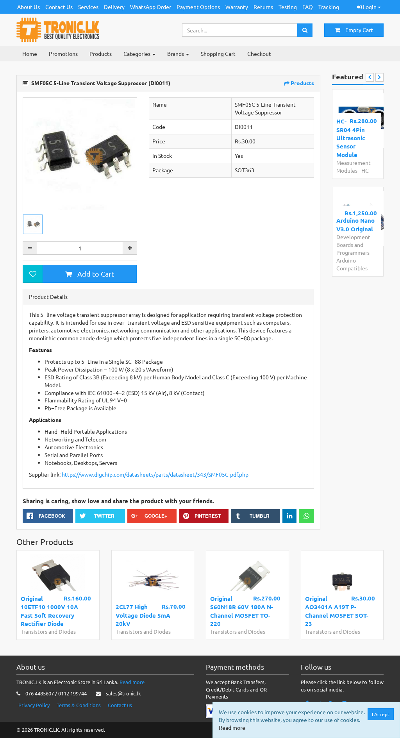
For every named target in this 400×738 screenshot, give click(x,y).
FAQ (307, 6)
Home (29, 53)
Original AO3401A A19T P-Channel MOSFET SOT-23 (336, 611)
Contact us (120, 705)
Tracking (328, 6)
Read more (132, 682)
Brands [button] (176, 53)
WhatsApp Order (150, 6)
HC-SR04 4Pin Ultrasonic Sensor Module (350, 138)
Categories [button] (137, 53)
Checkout (259, 53)
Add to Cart (95, 274)
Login (370, 6)
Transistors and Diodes (48, 631)
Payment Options (198, 6)
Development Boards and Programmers (353, 244)
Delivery (114, 6)
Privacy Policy (34, 705)
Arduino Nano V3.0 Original (355, 224)
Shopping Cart (218, 53)
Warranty (236, 6)
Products (100, 53)
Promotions (63, 53)
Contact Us (59, 6)
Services (88, 6)
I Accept (380, 714)
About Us (28, 6)
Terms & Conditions (79, 705)
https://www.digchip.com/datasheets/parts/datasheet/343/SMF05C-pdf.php (155, 474)
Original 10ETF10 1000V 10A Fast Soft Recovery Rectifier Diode (49, 611)
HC (365, 170)
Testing (288, 6)
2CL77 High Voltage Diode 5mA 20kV (143, 615)
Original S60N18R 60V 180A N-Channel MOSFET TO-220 (241, 611)
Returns (263, 6)
